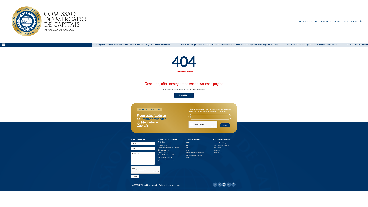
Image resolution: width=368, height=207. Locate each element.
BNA (188, 148)
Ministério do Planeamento (195, 152)
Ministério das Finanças (194, 155)
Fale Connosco (348, 21)
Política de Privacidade (221, 145)
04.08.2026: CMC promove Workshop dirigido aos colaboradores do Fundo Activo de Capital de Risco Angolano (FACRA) (220, 44)
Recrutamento (335, 21)
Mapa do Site (218, 152)
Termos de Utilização (220, 143)
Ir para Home (184, 95)
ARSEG (188, 145)
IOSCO (188, 150)
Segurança (217, 150)
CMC (188, 143)
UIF (187, 157)
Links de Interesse (305, 21)
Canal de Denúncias (321, 21)
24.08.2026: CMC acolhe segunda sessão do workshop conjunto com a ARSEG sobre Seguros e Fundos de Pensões (115, 44)
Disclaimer (217, 148)
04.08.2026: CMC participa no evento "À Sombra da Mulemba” (304, 44)
